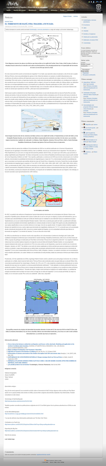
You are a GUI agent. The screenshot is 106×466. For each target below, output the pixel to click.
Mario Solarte (87, 129)
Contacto (51, 460)
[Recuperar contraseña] (91, 2)
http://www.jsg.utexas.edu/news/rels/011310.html (18, 401)
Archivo (75, 16)
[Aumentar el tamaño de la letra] (97, 2)
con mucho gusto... (91, 128)
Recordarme (86, 69)
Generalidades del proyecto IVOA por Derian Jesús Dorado (90, 107)
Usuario (83, 62)
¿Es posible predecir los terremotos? (19, 364)
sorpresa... (89, 152)
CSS (59, 462)
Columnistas (86, 43)
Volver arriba (58, 460)
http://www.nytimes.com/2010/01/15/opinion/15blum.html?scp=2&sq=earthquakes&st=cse (30, 424)
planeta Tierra (9, 21)
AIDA (84, 28)
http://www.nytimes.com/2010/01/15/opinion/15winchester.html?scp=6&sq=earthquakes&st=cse (31, 431)
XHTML (62, 462)
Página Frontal (67, 16)
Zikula (51, 462)
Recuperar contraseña (89, 75)
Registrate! (86, 73)
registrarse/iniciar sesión (43, 454)
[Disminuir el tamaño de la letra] (101, 2)
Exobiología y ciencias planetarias (39, 29)
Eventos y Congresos (89, 34)
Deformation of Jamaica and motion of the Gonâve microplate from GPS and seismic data (34, 353)
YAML (55, 462)
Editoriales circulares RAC (90, 40)
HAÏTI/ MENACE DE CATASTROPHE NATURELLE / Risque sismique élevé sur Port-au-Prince (35, 357)
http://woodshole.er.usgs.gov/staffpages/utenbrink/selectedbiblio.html (24, 414)
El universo (86, 25)
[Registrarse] (89, 2)
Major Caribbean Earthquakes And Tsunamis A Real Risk (25, 349)
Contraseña (84, 66)
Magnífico (88, 124)
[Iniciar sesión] (94, 2)
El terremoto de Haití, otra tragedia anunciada (29, 23)
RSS (47, 460)
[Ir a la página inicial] (12, 4)
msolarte (91, 84)
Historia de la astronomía (90, 37)
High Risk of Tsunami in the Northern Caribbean (22, 351)
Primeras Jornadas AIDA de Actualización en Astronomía (90, 88)
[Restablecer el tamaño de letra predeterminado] (99, 2)
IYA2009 (85, 31)
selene (95, 124)
